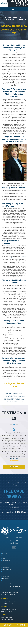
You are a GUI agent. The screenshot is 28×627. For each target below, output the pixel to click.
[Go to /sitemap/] (14, 572)
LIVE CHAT (6, 625)
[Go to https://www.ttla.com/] (14, 581)
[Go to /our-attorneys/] (14, 556)
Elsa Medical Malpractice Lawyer (14, 395)
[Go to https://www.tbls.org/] (14, 578)
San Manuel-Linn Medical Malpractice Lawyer (14, 396)
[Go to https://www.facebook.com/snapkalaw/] (13, 547)
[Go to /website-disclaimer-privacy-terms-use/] (14, 569)
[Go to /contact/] (14, 558)
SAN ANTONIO (4, 598)
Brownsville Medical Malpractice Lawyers (14, 398)
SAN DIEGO (3, 614)
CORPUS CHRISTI (5, 590)
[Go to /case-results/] (14, 567)
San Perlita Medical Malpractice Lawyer (14, 399)
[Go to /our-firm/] (14, 553)
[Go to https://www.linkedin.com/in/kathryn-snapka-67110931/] (15, 547)
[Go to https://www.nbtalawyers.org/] (14, 583)
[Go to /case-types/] (14, 565)
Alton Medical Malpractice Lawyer (14, 393)
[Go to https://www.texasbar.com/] (14, 576)
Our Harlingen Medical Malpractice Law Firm (14, 378)
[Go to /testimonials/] (14, 560)
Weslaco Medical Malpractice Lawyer (14, 401)
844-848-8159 (19, 512)
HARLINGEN (4, 606)
